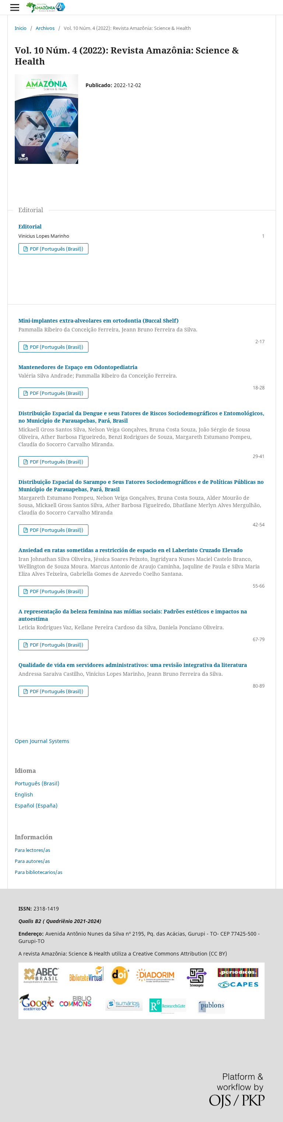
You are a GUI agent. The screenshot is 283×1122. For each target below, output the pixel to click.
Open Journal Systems (42, 740)
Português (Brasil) (37, 783)
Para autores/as (32, 861)
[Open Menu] (14, 7)
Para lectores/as (32, 850)
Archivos (45, 28)
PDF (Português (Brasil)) (56, 248)
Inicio (21, 28)
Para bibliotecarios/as (38, 872)
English (24, 794)
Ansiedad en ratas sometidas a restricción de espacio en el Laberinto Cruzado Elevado (139, 562)
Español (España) (36, 805)
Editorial (30, 226)
